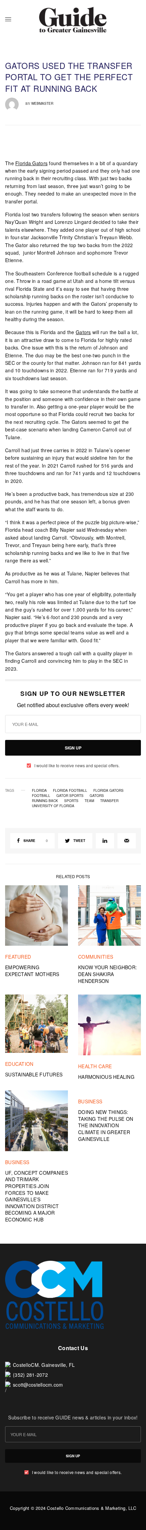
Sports (71, 800)
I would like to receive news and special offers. (77, 765)
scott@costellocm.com (38, 1384)
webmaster (42, 103)
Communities (95, 956)
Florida (39, 790)
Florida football (70, 790)
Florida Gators (31, 163)
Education (19, 1063)
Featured (18, 956)
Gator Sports (70, 795)
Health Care (95, 1066)
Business (17, 1162)
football (41, 795)
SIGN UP (73, 748)
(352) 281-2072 (30, 1374)
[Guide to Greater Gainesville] (73, 19)
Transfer (109, 800)
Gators (83, 332)
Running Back (45, 800)
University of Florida (53, 805)
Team (89, 800)
